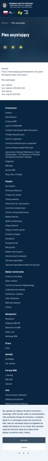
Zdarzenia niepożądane (14, 260)
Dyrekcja (8, 112)
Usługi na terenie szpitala (15, 230)
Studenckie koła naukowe (15, 289)
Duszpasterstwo (11, 243)
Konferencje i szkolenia (14, 294)
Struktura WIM (11, 121)
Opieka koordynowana (13, 221)
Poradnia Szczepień (12, 234)
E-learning (9, 375)
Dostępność (10, 238)
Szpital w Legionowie (13, 139)
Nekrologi (9, 165)
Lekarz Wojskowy (12, 298)
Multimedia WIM (11, 336)
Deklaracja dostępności (14, 399)
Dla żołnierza (10, 186)
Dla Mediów (9, 359)
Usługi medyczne (11, 225)
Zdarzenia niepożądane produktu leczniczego (22, 264)
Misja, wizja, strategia (13, 174)
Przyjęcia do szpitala (13, 195)
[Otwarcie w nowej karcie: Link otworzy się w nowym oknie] (20, 13)
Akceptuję (24, 440)
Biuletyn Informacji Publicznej (16, 403)
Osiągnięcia (9, 161)
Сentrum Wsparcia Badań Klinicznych (19, 147)
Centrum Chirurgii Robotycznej (17, 212)
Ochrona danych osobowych (16, 256)
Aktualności (9, 318)
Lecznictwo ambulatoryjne (15, 208)
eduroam (8, 384)
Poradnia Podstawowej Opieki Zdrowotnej (21, 130)
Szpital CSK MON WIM (13, 125)
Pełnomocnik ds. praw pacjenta (17, 203)
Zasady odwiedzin (12, 199)
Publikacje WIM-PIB (12, 323)
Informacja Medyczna (13, 190)
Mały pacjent (10, 247)
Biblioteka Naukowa (12, 302)
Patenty (8, 307)
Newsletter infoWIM (13, 327)
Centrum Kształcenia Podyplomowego (19, 285)
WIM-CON (8, 379)
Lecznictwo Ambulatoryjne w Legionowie (20, 143)
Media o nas (9, 332)
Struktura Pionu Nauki (13, 276)
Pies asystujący (8, 79)
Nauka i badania (11, 281)
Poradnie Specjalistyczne (14, 134)
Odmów (24, 447)
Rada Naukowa (11, 117)
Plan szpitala (10, 363)
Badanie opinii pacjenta (14, 251)
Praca (7, 348)
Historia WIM (10, 170)
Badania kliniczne (11, 216)
